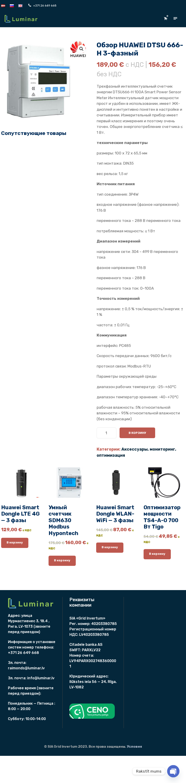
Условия (134, 747)
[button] (81, 49)
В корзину (137, 433)
